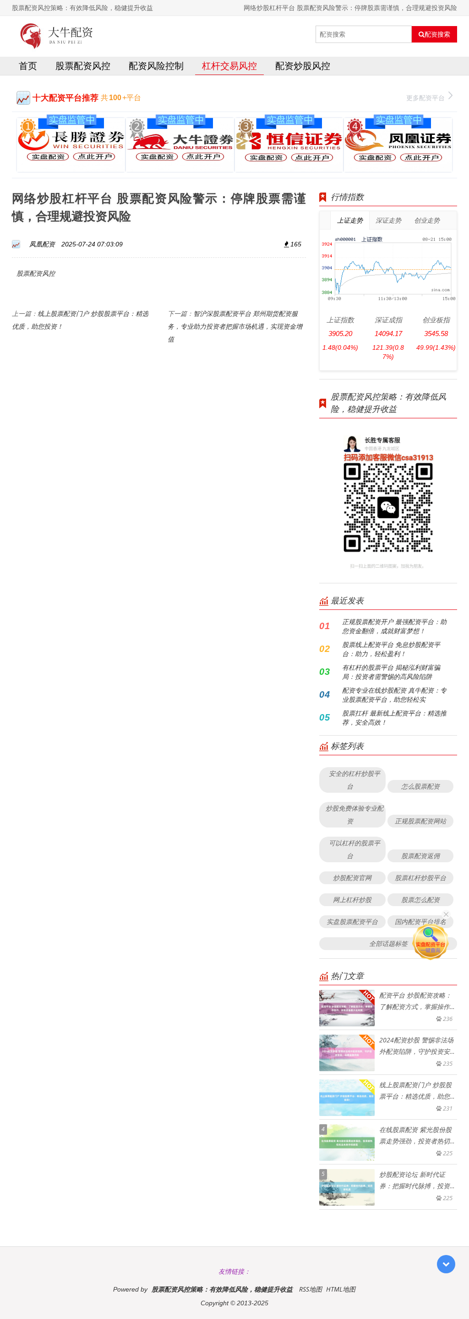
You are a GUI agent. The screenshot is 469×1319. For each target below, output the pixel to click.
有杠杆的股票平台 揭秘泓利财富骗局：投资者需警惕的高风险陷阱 (391, 672)
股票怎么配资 (420, 899)
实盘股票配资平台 (352, 921)
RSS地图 (310, 1289)
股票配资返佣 (420, 855)
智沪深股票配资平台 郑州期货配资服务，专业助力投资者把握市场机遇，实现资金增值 (235, 326)
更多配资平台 (425, 97)
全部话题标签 (388, 943)
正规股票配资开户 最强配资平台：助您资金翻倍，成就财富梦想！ (394, 626)
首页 (28, 65)
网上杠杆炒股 (352, 899)
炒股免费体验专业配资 (354, 814)
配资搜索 (437, 34)
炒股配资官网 (352, 877)
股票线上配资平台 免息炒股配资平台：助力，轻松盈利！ (391, 649)
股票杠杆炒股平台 (420, 877)
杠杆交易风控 (229, 65)
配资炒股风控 (302, 65)
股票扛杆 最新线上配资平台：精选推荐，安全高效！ (394, 717)
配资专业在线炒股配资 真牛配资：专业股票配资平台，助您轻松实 (394, 695)
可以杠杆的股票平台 (354, 849)
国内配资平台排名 (420, 921)
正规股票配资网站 (420, 821)
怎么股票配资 (420, 786)
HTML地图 (340, 1289)
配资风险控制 (156, 65)
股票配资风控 (82, 65)
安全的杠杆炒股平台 (354, 779)
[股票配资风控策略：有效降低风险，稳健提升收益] (57, 34)
